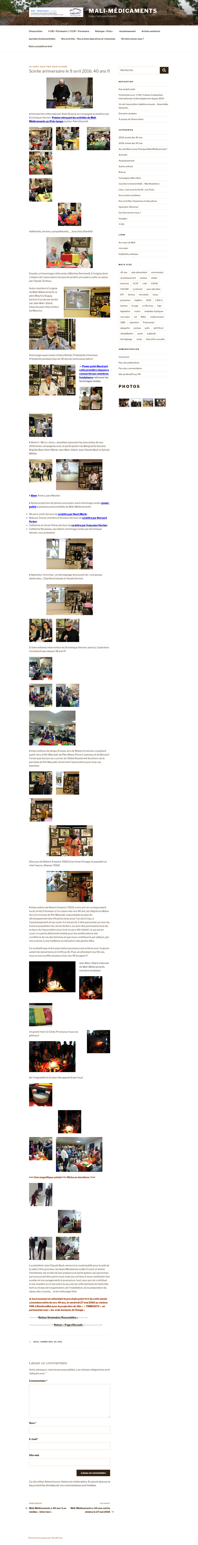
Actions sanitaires (151, 31)
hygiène (138, 300)
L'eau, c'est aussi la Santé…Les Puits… (137, 189)
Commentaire (38, 1380)
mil (135, 316)
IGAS (148, 300)
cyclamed (137, 289)
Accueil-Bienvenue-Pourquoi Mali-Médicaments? (143, 149)
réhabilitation (126, 333)
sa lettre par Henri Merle (72, 514)
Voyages (123, 218)
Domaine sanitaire (128, 113)
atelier (154, 278)
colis (144, 283)
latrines (124, 305)
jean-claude (59, 67)
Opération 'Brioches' (129, 207)
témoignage (126, 339)
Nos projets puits (127, 89)
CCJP (135, 283)
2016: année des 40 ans (47, 1342)
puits (147, 328)
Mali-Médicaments (123, 10)
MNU (143, 316)
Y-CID (121, 224)
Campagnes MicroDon (130, 178)
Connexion (124, 357)
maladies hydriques (153, 311)
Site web (34, 1455)
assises (143, 278)
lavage (135, 305)
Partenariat (148, 322)
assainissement (128, 278)
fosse (155, 294)
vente (139, 339)
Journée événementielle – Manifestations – (140, 183)
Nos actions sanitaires (129, 195)
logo (159, 305)
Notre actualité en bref (40, 46)
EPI (122, 294)
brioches (124, 283)
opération (134, 322)
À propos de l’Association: (131, 119)
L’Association (35, 31)
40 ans (123, 272)
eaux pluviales (153, 289)
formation (144, 294)
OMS (122, 322)
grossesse (125, 300)
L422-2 (158, 300)
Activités (123, 154)
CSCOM (124, 289)
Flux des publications (129, 362)
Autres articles (126, 166)
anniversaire (157, 272)
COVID (154, 283)
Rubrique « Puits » (104, 31)
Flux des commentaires (130, 368)
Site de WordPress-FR (130, 374)
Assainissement (127, 31)
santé (140, 333)
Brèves (122, 172)
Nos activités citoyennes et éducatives (138, 201)
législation (125, 311)
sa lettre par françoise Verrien (89, 525)
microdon (123, 248)
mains (137, 311)
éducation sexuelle (155, 339)
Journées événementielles (42, 38)
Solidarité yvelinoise (128, 254)
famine (131, 294)
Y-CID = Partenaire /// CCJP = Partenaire (68, 31)
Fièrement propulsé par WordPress (45, 1537)
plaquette (125, 328)
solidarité (151, 333)
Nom (33, 1423)
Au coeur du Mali (127, 242)
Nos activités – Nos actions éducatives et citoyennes (88, 38)
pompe (137, 328)
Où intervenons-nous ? (132, 38)
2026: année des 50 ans (131, 143)
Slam (34, 495)
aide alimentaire (139, 272)
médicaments (157, 316)
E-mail (33, 1439)
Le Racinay (147, 305)
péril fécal (158, 328)
